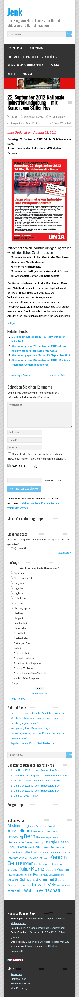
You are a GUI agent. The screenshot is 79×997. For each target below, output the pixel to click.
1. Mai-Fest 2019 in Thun (24, 795)
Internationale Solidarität (24, 858)
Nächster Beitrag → (61, 375)
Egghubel (19, 593)
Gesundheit (24, 852)
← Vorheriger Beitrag (18, 375)
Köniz (38, 869)
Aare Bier (19, 573)
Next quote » (64, 552)
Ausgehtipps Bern (20, 123)
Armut (51, 825)
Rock (36, 874)
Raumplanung (15, 874)
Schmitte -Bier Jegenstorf (28, 663)
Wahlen (31, 890)
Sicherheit (44, 879)
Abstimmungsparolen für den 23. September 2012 (40, 355)
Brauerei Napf (21, 653)
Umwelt (38, 885)
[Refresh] (36, 466)
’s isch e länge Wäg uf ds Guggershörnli (43, 927)
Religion (27, 874)
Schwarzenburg (56, 875)
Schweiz (27, 879)
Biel (38, 837)
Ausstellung (18, 830)
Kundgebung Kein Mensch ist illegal (30, 728)
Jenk (14, 12)
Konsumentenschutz (51, 864)
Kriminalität (12, 870)
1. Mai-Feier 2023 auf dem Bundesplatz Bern (35, 785)
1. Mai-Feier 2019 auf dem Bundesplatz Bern (35, 790)
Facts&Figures (38, 847)
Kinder (26, 863)
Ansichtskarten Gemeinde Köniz (25, 65)
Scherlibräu (20, 633)
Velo (52, 884)
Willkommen (36, 48)
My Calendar (15, 48)
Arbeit (32, 826)
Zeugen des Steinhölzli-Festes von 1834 (48, 941)
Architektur (41, 826)
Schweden (13, 880)
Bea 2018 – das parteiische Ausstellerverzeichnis (38, 713)
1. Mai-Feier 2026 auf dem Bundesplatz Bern (35, 770)
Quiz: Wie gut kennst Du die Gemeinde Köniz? (32, 57)
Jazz (46, 858)
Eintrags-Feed (18, 978)
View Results (39, 693)
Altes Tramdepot (23, 578)
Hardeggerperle (22, 608)
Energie (50, 842)
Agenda (55, 65)
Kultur (24, 869)
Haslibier (18, 613)
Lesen (50, 869)
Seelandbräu (21, 638)
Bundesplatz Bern (49, 837)
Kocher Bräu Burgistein (27, 678)
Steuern (13, 885)
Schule (44, 874)
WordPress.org (19, 988)
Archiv (11, 74)
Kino (36, 864)
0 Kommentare (57, 116)
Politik (35, 123)
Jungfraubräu (21, 623)
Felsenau (19, 603)
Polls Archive (18, 698)
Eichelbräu (20, 598)
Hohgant (18, 618)
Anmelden (16, 974)
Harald (14, 116)
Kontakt (27, 74)
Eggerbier (19, 588)
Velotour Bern (63, 886)
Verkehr (15, 890)
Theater (24, 885)
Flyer (12, 323)
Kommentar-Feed (20, 983)
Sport (59, 880)
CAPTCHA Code (52, 480)
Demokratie (15, 842)
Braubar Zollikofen (24, 668)
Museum (63, 870)
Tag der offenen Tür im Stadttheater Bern (33, 743)
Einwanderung (34, 842)
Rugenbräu (20, 628)
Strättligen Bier (22, 643)
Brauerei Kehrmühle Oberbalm (30, 673)
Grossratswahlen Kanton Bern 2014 (51, 852)
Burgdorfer (19, 583)
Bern (56, 123)
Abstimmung (18, 825)
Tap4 (16, 683)
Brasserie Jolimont (24, 658)
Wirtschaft (66, 123)
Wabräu (18, 648)
